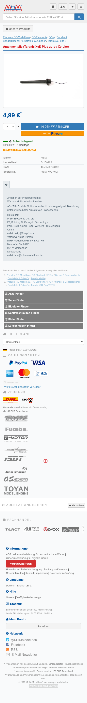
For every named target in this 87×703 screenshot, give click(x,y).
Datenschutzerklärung (62, 573)
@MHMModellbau (24, 639)
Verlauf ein (77, 505)
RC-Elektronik (39, 37)
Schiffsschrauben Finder (23, 313)
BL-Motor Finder (18, 306)
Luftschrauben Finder (21, 325)
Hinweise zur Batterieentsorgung (24, 569)
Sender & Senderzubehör (67, 275)
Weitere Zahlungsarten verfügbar (22, 386)
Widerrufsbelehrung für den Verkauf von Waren (39, 554)
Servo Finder (15, 300)
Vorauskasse (11, 382)
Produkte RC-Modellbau (16, 37)
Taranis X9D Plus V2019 (43, 284)
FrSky (52, 37)
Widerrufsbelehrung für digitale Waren (27, 558)
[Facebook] (7, 644)
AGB (8, 554)
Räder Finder (15, 319)
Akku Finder (15, 293)
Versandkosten (56, 663)
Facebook (18, 644)
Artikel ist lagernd (23, 141)
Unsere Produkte (19, 29)
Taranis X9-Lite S (57, 40)
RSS (14, 649)
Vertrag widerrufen (21, 563)
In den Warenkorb (53, 127)
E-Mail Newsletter (24, 654)
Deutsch (10, 585)
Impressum (42, 573)
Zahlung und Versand (56, 569)
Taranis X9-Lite (38, 278)
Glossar (10, 597)
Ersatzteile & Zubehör (34, 40)
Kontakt (29, 573)
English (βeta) (24, 585)
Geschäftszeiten (15, 573)
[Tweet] (7, 639)
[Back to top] (3, 699)
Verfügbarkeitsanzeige (28, 597)
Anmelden (43, 626)
